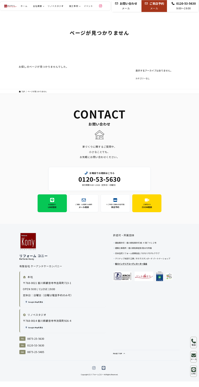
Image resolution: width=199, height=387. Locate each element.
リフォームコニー (97, 374)
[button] (126, 6)
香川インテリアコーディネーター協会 (131, 263)
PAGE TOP (118, 353)
